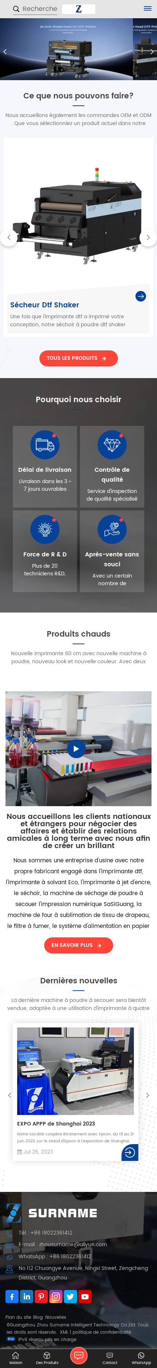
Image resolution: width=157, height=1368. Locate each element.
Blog (38, 1317)
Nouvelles (55, 1317)
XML (64, 1332)
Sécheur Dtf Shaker (44, 305)
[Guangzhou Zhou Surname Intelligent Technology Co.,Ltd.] (78, 9)
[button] (152, 51)
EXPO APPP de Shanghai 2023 (54, 1124)
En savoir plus (72, 945)
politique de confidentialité (102, 1332)
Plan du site (18, 1317)
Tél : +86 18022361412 (45, 1233)
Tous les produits (72, 358)
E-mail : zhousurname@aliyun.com (63, 1244)
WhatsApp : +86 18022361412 (55, 1256)
